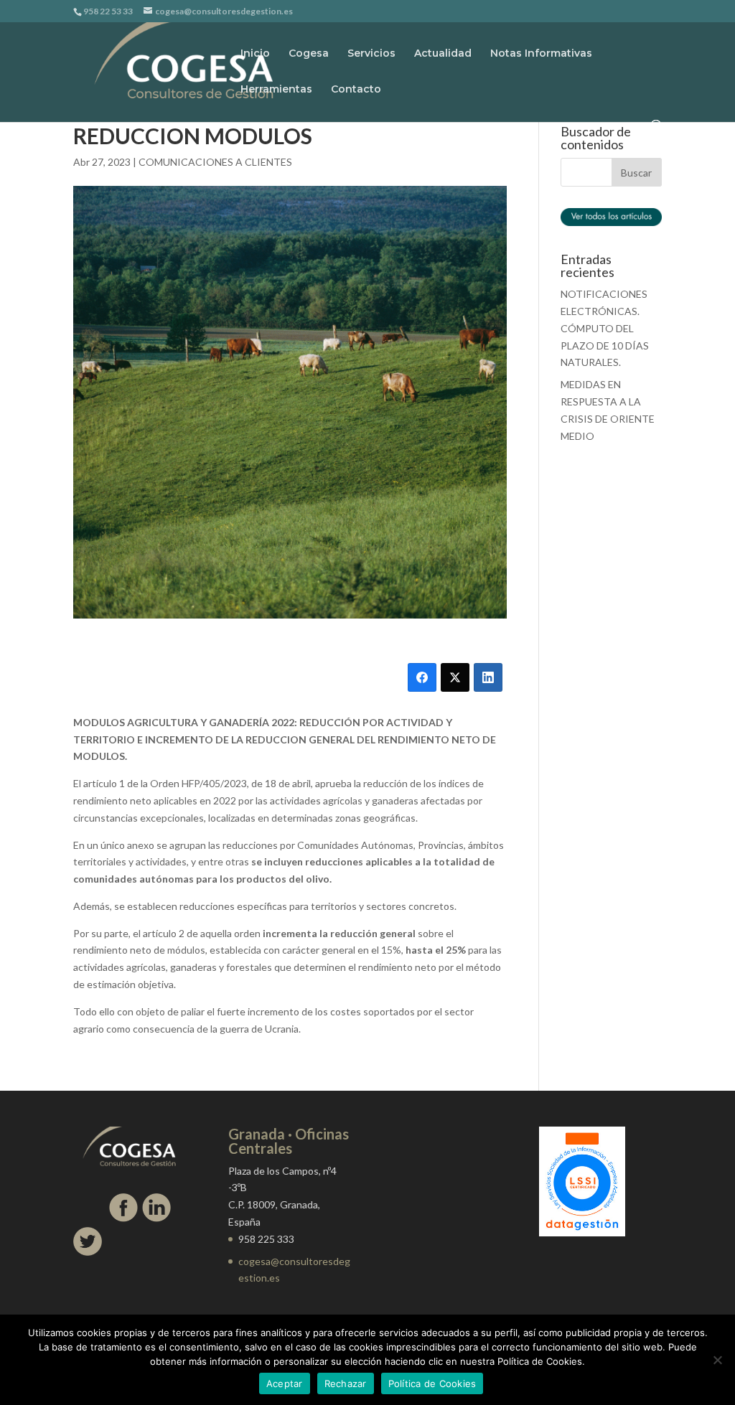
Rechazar (345, 1383)
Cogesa (309, 54)
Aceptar (284, 1383)
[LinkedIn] (488, 677)
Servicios (371, 54)
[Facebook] (422, 677)
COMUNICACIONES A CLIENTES (215, 162)
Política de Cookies (432, 1383)
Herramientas (276, 89)
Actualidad (443, 54)
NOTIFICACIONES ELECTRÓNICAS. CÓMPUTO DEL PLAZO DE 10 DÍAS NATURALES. (605, 328)
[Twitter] (455, 677)
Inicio (255, 54)
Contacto (356, 89)
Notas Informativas (541, 54)
